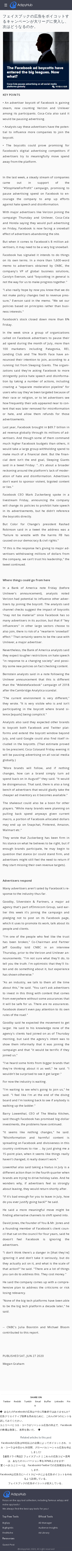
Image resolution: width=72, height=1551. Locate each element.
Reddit (17, 1401)
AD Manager (45, 1522)
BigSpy (6, 1522)
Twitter (7, 1401)
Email (38, 1401)
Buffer (47, 1401)
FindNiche (8, 1532)
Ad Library (44, 1532)
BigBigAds (8, 1527)
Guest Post (8, 1544)
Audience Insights (48, 1527)
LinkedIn (59, 1401)
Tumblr (28, 1401)
